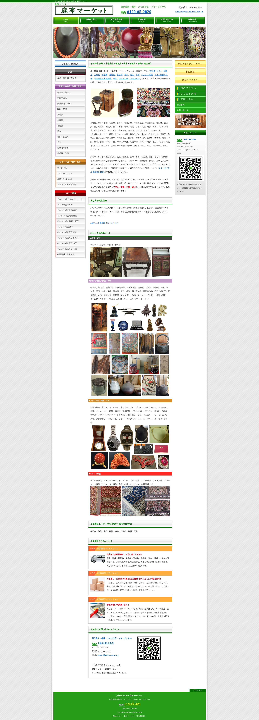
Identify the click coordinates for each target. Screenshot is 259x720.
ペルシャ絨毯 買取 (65, 227)
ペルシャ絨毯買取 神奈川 (68, 238)
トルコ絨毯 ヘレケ (65, 205)
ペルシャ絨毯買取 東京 (67, 232)
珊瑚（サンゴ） (64, 148)
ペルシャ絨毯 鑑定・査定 (68, 221)
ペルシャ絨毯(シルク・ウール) (70, 199)
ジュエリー (123, 79)
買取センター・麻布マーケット (129, 696)
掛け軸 (60, 120)
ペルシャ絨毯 (147, 75)
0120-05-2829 (139, 11)
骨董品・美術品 (64, 93)
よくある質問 (188, 94)
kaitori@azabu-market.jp (189, 12)
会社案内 (180, 105)
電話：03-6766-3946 (129, 708)
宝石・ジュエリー (64, 173)
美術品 (97, 75)
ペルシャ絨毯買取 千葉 (67, 249)
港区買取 (190, 72)
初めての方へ (188, 88)
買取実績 (192, 20)
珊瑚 (137, 75)
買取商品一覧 (116, 20)
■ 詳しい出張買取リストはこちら (104, 223)
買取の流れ (91, 20)
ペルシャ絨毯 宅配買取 (67, 216)
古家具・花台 (155, 71)
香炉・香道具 (63, 137)
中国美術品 (62, 98)
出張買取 (142, 20)
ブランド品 (134, 79)
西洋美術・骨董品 (64, 104)
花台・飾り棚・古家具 (66, 78)
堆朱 (132, 75)
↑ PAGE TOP (197, 690)
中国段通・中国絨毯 (102, 79)
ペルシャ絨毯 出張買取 (67, 210)
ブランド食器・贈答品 (66, 185)
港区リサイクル (190, 80)
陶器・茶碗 (62, 109)
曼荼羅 (119, 75)
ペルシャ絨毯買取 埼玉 (67, 243)
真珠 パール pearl (64, 179)
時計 (115, 79)
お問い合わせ (167, 20)
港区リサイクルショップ (190, 64)
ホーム (66, 20)
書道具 (112, 75)
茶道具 (104, 75)
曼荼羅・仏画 (63, 153)
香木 (126, 75)
